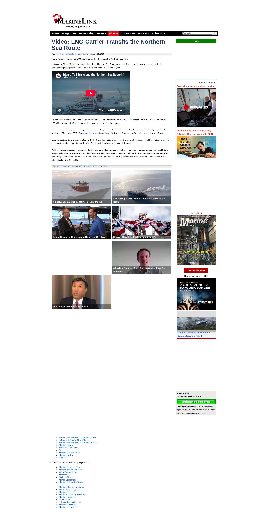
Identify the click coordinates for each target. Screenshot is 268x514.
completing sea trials (91, 133)
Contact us (128, 33)
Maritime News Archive (69, 452)
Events (101, 33)
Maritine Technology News (71, 470)
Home (55, 33)
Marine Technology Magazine (72, 494)
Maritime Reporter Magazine (71, 487)
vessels (99, 167)
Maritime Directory (67, 504)
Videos (113, 33)
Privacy (62, 450)
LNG (85, 167)
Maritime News (66, 445)
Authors (62, 458)
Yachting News (65, 477)
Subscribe (158, 33)
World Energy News (68, 472)
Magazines (69, 33)
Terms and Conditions (68, 447)
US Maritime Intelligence (70, 502)
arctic (105, 167)
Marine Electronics (67, 480)
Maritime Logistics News (70, 467)
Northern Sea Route (65, 167)
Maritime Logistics (67, 492)
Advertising (86, 33)
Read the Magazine (196, 270)
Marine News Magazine (69, 489)
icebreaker (91, 167)
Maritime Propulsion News (71, 482)
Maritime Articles (66, 455)
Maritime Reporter (67, 54)
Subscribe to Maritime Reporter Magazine (77, 437)
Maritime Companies (68, 507)
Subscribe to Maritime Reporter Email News (78, 442)
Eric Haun (82, 54)
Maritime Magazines (68, 497)
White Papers (65, 499)
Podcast (143, 33)
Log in (196, 41)
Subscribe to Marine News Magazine (75, 440)
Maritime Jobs (65, 475)
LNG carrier (77, 167)
